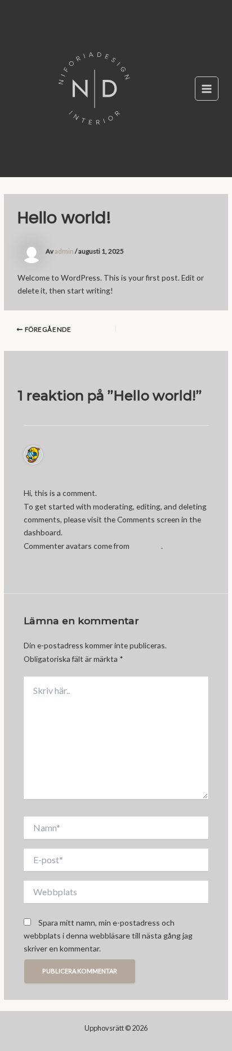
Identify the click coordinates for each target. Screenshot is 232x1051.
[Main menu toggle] (207, 88)
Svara (33, 567)
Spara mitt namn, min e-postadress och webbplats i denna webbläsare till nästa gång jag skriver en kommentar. (108, 936)
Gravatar (146, 546)
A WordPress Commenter (89, 450)
